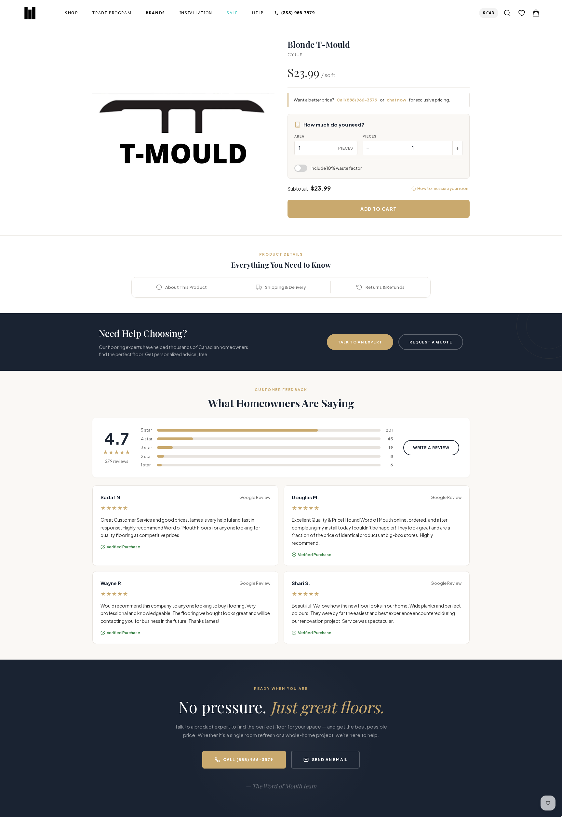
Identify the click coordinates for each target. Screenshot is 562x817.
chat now (396, 99)
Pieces (370, 136)
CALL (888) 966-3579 (248, 759)
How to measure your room (443, 188)
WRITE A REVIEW (431, 447)
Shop (71, 13)
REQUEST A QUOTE (430, 342)
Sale (232, 13)
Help (257, 13)
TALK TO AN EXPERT (360, 342)
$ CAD (490, 13)
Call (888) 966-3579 (357, 99)
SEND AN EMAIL (330, 759)
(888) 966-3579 (298, 13)
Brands (155, 13)
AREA (299, 136)
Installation (196, 13)
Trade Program (111, 13)
